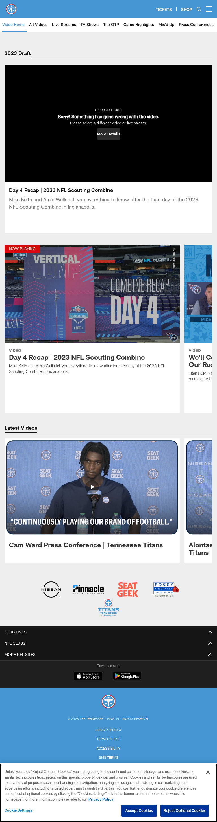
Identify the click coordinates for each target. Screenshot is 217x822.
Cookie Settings (18, 810)
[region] (108, 792)
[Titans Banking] (89, 590)
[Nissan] (51, 590)
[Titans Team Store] (108, 608)
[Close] (208, 772)
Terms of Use (108, 739)
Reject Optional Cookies (185, 810)
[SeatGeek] (127, 590)
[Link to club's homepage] (11, 6)
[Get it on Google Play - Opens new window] (127, 679)
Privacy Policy (108, 730)
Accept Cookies (139, 810)
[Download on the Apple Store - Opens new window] (88, 676)
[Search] (199, 9)
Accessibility (108, 748)
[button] (108, 134)
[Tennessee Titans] (108, 702)
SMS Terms (108, 757)
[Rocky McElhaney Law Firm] (166, 590)
